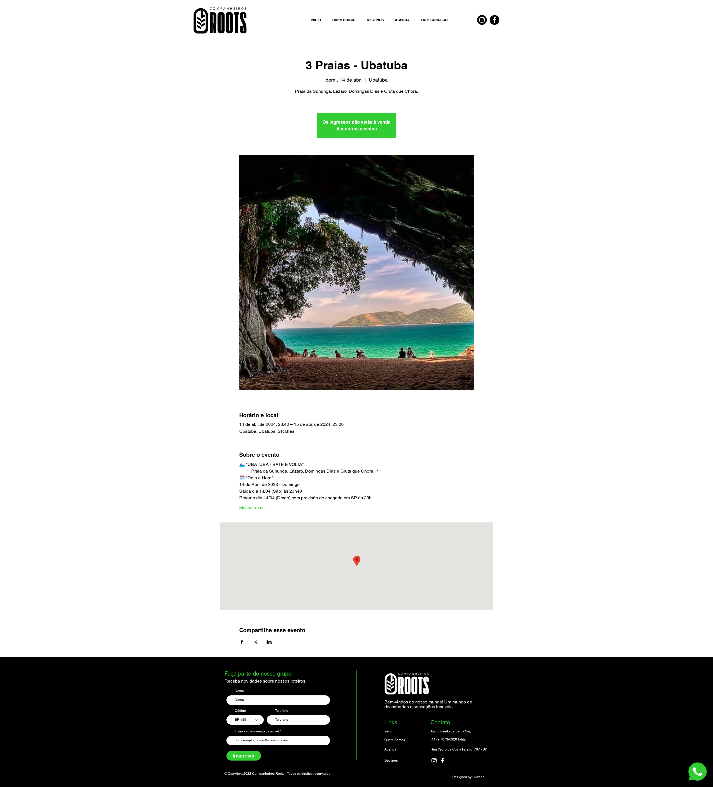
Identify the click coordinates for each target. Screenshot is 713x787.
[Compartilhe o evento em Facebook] (242, 642)
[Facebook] (494, 20)
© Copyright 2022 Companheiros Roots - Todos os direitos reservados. (277, 774)
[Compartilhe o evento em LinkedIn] (269, 642)
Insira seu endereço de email (257, 731)
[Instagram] (482, 20)
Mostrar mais (252, 507)
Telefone (281, 710)
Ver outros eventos (356, 128)
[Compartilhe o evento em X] (255, 642)
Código (240, 710)
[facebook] (442, 760)
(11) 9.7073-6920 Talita (448, 739)
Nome (239, 691)
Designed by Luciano (468, 777)
